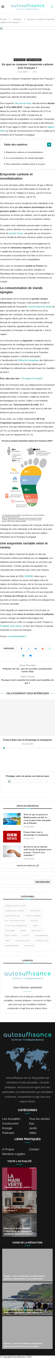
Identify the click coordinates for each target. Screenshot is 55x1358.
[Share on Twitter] (29, 648)
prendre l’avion (16, 233)
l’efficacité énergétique (28, 360)
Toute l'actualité (19, 1161)
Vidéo (32, 1132)
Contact (34, 1149)
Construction (10, 1123)
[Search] (52, 7)
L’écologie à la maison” (32, 378)
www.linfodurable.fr (17, 636)
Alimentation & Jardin (14, 911)
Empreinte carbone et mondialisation (24, 152)
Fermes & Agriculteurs (15, 906)
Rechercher (42, 882)
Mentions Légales (13, 1153)
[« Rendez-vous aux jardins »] (19, 1178)
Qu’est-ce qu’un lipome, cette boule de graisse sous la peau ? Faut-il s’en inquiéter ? (37, 851)
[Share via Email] (30, 655)
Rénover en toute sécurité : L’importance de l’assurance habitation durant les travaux (18, 1231)
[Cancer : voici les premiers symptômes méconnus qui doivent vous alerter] (27, 1332)
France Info (36, 931)
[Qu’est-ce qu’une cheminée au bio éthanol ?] (19, 1202)
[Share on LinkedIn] (36, 648)
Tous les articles (39, 1118)
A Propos (8, 1149)
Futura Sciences (22, 941)
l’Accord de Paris (23, 103)
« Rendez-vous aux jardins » (18, 1187)
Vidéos (35, 926)
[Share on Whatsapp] (50, 648)
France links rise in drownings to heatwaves (27, 740)
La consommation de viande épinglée (25, 158)
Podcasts (8, 1132)
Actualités (17, 19)
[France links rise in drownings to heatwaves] (27, 717)
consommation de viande (40, 306)
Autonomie (10, 931)
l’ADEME (28, 576)
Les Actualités (11, 1118)
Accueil (3, 19)
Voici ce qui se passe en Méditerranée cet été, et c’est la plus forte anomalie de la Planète (37, 818)
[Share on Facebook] (21, 648)
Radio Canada (11, 935)
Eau (31, 1123)
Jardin (33, 1128)
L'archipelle (34, 911)
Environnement (12, 946)
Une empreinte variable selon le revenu (25, 164)
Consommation (41, 935)
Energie (7, 1128)
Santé (7, 941)
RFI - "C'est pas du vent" (15, 921)
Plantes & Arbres (33, 916)
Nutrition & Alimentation (16, 926)
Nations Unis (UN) (12, 916)
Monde (23, 931)
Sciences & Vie (41, 941)
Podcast (35, 921)
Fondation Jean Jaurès (11, 626)
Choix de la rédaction (27, 1242)
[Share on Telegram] (23, 655)
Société (25, 935)
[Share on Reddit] (43, 648)
